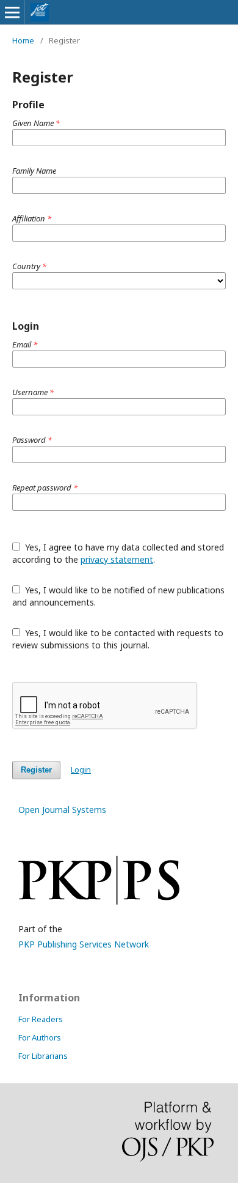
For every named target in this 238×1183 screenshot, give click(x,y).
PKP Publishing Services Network (83, 944)
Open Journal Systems (62, 809)
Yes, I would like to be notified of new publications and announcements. (118, 596)
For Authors (39, 1037)
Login (81, 769)
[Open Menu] (12, 12)
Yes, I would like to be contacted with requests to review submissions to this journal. (117, 639)
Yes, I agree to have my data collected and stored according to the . (118, 553)
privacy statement (117, 559)
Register (36, 769)
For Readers (40, 1019)
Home (23, 40)
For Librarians (43, 1055)
